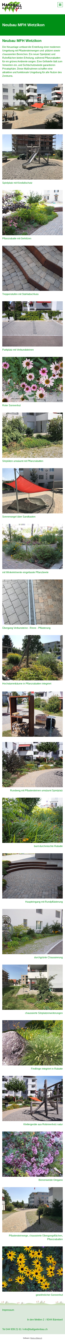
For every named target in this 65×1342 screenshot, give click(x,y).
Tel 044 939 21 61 (11, 1329)
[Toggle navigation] (60, 4)
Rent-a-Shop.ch (36, 1338)
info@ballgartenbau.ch (35, 1329)
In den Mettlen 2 (35, 1319)
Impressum (8, 1310)
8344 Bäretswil (55, 1319)
